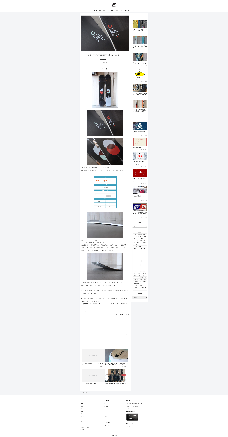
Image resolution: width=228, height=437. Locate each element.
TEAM (82, 411)
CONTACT (82, 416)
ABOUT (82, 413)
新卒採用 (82, 429)
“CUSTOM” (105, 68)
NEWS (82, 408)
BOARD (104, 59)
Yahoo (108, 70)
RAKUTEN (82, 418)
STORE (82, 403)
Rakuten (102, 70)
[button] (146, 226)
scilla (105, 413)
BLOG (101, 59)
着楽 (104, 403)
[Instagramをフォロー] (129, 426)
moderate (86, 303)
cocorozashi (106, 406)
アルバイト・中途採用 (85, 427)
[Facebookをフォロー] (127, 426)
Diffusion (105, 408)
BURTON (108, 59)
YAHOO (82, 421)
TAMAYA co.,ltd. (106, 425)
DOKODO (105, 411)
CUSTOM (107, 287)
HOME (82, 401)
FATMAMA (105, 418)
